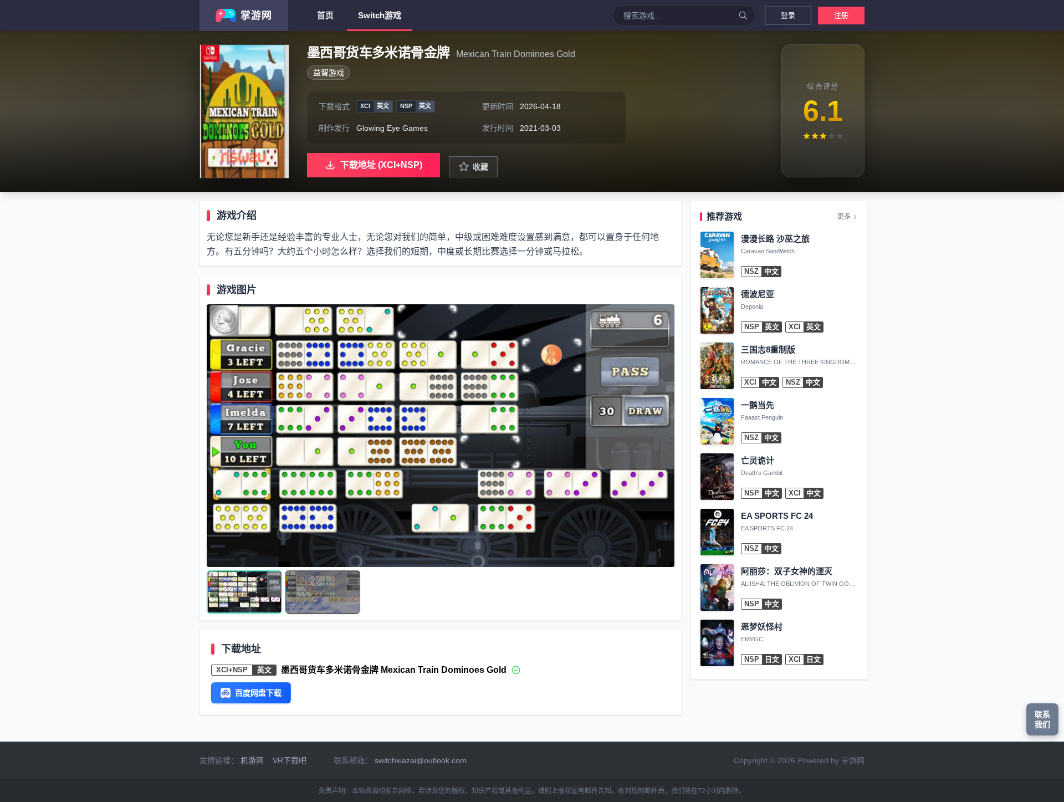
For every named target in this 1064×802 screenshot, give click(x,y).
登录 (788, 15)
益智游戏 (328, 72)
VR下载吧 (289, 760)
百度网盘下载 (258, 692)
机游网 (252, 760)
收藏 (480, 166)
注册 (841, 15)
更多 (844, 217)
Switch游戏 (379, 15)
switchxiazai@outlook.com (421, 760)
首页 (325, 15)
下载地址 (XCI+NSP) (381, 165)
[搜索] (743, 16)
